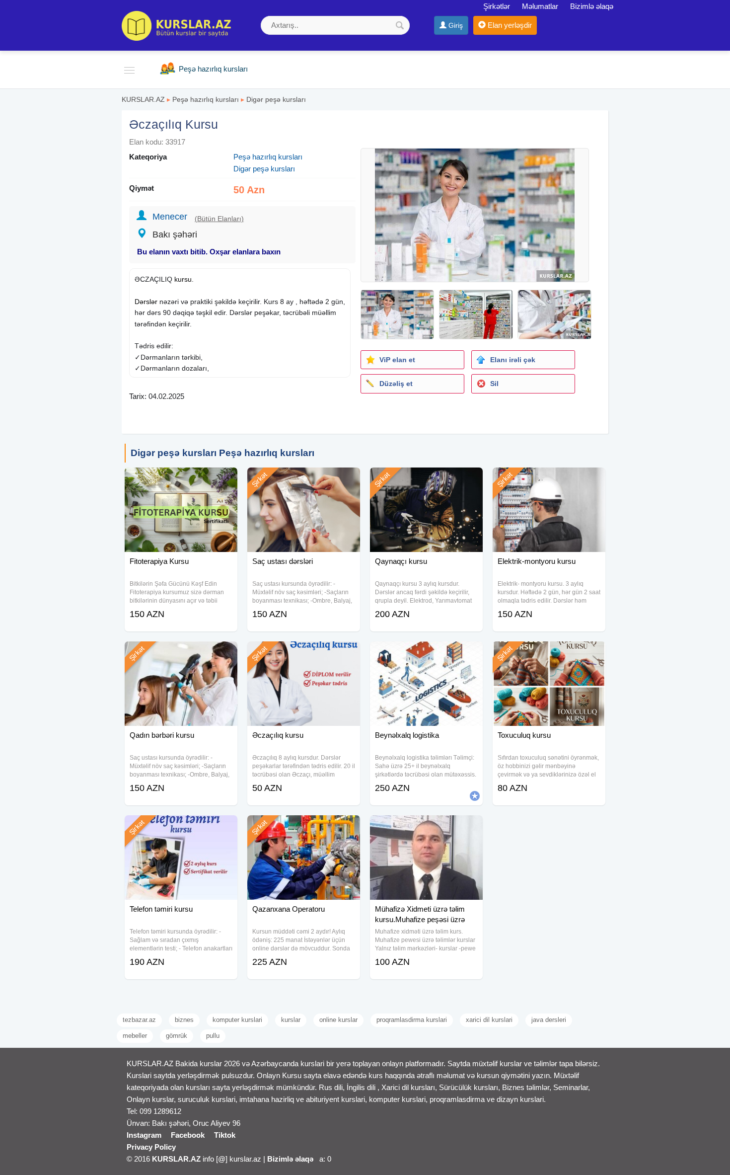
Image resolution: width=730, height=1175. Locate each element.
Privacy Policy (151, 1147)
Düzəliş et (396, 384)
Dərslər (146, 302)
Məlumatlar (540, 6)
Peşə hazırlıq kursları (205, 99)
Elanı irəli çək (512, 360)
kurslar (290, 1019)
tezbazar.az (139, 1019)
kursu (183, 279)
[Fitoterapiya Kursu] (181, 480)
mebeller (135, 1035)
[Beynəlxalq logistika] (426, 653)
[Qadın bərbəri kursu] (181, 653)
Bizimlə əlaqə (591, 6)
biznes (184, 1019)
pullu (212, 1035)
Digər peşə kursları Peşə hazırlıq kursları (222, 453)
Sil (494, 384)
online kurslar (338, 1019)
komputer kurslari (237, 1019)
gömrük (176, 1035)
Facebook (188, 1135)
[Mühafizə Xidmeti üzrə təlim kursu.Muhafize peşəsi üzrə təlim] (426, 827)
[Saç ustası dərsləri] (303, 480)
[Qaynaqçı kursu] (426, 480)
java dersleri (548, 1019)
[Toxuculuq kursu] (549, 653)
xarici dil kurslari (489, 1019)
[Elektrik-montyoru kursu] (549, 480)
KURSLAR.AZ (143, 99)
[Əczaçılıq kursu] (303, 653)
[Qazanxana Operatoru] (303, 827)
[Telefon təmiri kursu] (181, 827)
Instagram (144, 1135)
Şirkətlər (496, 6)
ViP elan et (397, 360)
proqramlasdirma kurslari (411, 1019)
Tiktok (224, 1135)
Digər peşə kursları (276, 99)
